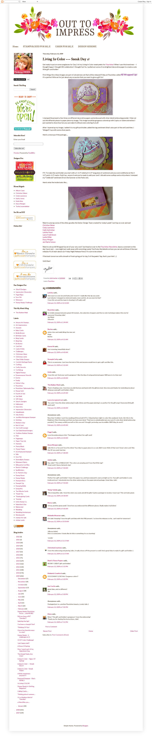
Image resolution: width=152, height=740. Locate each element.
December (22, 578)
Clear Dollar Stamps (22, 359)
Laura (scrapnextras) (55, 400)
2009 (18, 576)
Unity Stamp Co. (21, 502)
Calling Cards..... (23, 691)
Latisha (50, 293)
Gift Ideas (19, 399)
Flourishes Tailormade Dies (25, 388)
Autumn (18, 328)
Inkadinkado (20, 412)
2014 (18, 561)
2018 (18, 549)
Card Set (19, 346)
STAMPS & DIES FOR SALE (37, 46)
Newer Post (47, 631)
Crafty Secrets (21, 367)
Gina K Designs (21, 289)
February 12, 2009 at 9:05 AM (58, 509)
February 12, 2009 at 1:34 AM (58, 322)
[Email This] (73, 278)
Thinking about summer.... (26, 694)
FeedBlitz (31, 153)
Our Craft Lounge (22, 428)
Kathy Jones (20, 198)
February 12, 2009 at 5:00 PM (58, 594)
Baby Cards (20, 330)
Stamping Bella (21, 486)
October (21, 585)
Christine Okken (49, 225)
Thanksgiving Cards (22, 496)
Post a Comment (51, 627)
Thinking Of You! (23, 627)
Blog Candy (20, 338)
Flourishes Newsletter (109, 247)
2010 (18, 573)
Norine (50, 329)
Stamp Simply (20, 478)
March (20, 606)
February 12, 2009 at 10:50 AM (58, 521)
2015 (18, 558)
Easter (18, 378)
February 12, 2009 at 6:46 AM (58, 408)
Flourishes (109, 64)
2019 (18, 546)
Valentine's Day (21, 504)
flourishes (51, 310)
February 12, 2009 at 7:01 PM (58, 607)
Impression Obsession (23, 292)
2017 (18, 552)
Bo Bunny (19, 343)
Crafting (18, 365)
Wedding (19, 510)
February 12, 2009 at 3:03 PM (58, 579)
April (20, 603)
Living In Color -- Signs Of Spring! (26, 660)
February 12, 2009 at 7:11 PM (58, 622)
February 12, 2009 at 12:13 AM (58, 303)
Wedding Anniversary (23, 512)
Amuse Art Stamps (22, 322)
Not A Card (19, 425)
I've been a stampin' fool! (26, 624)
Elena (50, 614)
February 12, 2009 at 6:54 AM (58, 438)
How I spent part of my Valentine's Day (25, 650)
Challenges (19, 351)
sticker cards (20, 520)
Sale (17, 454)
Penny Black (20, 446)
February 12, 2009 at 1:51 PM (58, 566)
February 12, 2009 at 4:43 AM (58, 352)
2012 (18, 567)
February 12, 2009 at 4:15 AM (58, 339)
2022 (18, 537)
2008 (18, 710)
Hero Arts (19, 407)
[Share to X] (77, 278)
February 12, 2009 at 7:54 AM (58, 483)
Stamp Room (20, 475)
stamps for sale (21, 518)
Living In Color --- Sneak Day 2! (26, 665)
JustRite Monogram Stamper (26, 417)
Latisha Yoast (48, 232)
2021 (18, 540)
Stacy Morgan (48, 240)
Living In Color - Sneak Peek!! (25, 670)
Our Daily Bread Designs (24, 430)
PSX (17, 436)
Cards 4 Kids (20, 349)
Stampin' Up (20, 483)
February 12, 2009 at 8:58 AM (58, 496)
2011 (18, 570)
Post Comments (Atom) (60, 635)
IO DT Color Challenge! (26, 640)
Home (15, 46)
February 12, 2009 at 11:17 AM (58, 541)
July (19, 594)
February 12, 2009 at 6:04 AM (58, 378)
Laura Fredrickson (49, 235)
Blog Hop (19, 341)
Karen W (51, 346)
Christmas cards (21, 357)
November (22, 582)
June (20, 597)
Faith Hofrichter (49, 230)
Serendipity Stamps (22, 459)
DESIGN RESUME (87, 46)
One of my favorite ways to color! (26, 631)
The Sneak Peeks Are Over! (25, 655)
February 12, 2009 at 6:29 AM (58, 393)
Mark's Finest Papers (55, 561)
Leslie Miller (47, 237)
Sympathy (19, 488)
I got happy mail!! (24, 643)
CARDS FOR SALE (64, 46)
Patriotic (19, 444)
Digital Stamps (21, 372)
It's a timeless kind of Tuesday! (25, 698)
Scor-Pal (18, 297)
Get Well (19, 396)
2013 (18, 564)
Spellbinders (20, 470)
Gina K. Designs (21, 401)
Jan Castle (51, 586)
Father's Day (20, 383)
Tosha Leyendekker (22, 206)
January (21, 706)
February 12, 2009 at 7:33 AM (58, 468)
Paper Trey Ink (21, 441)
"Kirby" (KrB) (52, 490)
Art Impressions (21, 325)
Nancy (50, 503)
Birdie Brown (20, 333)
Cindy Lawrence (48, 228)
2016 (18, 555)
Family (18, 380)
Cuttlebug (19, 370)
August (21, 591)
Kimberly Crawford (55, 573)
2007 (18, 713)
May (19, 600)
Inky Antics (20, 415)
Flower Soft (20, 391)
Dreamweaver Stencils (23, 375)
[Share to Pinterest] (82, 278)
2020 (18, 543)
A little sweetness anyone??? (24, 674)
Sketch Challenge (22, 467)
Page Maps (19, 295)
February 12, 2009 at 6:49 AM (58, 425)
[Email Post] (69, 278)
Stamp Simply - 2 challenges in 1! (24, 636)
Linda (50, 372)
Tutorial (18, 499)
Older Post (134, 631)
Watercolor (19, 507)
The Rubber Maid (54, 385)
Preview (16, 153)
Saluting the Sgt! (23, 621)
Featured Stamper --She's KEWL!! (26, 679)
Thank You (19, 494)
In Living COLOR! (24, 683)
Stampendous (20, 481)
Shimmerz (19, 300)
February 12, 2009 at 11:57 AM (58, 554)
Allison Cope (20, 190)
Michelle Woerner (54, 515)
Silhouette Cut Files (22, 465)
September (22, 588)
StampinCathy (53, 359)
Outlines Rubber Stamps (24, 433)
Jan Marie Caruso (49, 242)
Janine (50, 460)
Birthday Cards (21, 336)
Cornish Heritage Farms (24, 362)
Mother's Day (20, 423)
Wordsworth (20, 515)
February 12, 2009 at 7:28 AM (58, 453)
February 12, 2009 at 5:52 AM (58, 365)
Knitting (18, 420)
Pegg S (50, 432)
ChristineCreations (55, 548)
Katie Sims (19, 201)
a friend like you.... (24, 702)
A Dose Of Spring (24, 646)
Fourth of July (20, 394)
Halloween (19, 404)
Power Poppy (20, 449)
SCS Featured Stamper (23, 452)
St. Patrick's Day (21, 473)
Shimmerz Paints (21, 462)
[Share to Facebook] (80, 278)
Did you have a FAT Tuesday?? (24, 617)
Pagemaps (19, 438)
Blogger (85, 726)
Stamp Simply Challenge (24, 302)
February (21, 609)
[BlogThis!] (75, 278)
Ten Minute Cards (22, 491)
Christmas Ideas (21, 354)
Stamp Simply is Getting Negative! (26, 687)
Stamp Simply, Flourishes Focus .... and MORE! (26, 612)
